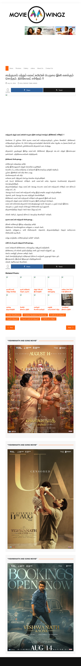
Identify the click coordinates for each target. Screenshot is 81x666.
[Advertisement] (40, 50)
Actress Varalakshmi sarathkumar (35, 315)
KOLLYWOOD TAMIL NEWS (28, 83)
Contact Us (49, 68)
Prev (11, 327)
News (11, 68)
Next (69, 327)
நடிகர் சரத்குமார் (13, 319)
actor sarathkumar (14, 315)
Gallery (26, 68)
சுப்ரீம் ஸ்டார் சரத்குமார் (58, 315)
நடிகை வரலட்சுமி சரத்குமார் (31, 319)
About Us (40, 68)
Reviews (18, 68)
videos (33, 68)
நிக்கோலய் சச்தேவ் (49, 319)
